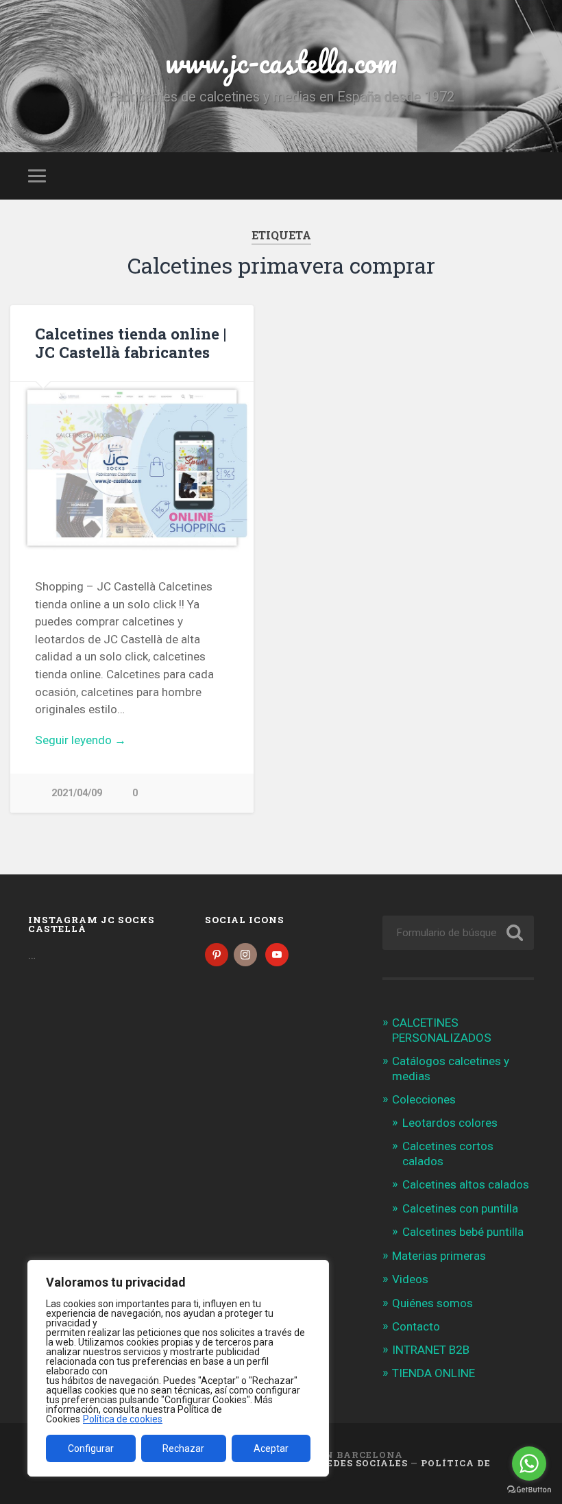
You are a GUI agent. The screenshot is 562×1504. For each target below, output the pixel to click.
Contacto (416, 1326)
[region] (178, 1368)
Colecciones (424, 1099)
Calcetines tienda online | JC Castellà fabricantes (130, 342)
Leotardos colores (450, 1123)
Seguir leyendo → (80, 740)
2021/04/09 (76, 793)
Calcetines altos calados (465, 1184)
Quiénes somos (432, 1303)
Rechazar (183, 1448)
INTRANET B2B (430, 1350)
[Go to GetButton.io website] (529, 1489)
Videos (410, 1279)
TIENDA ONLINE (433, 1373)
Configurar (91, 1448)
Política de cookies (122, 1418)
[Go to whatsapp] (529, 1463)
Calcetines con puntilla (460, 1208)
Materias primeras (439, 1256)
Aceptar (271, 1448)
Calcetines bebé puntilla (463, 1232)
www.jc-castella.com (281, 61)
